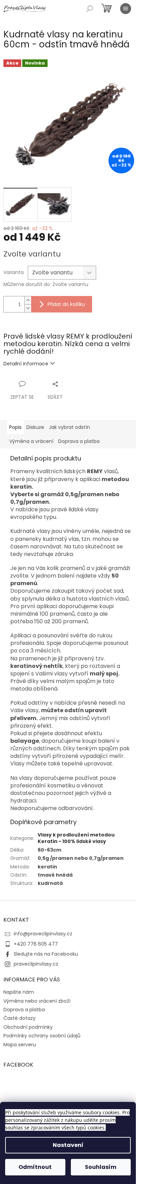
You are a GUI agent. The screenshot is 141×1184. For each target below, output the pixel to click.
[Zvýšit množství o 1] (27, 300)
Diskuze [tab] (35, 427)
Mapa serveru (19, 1044)
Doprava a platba (24, 1009)
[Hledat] (90, 8)
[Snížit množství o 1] (27, 308)
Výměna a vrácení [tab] (31, 441)
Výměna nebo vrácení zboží (36, 1001)
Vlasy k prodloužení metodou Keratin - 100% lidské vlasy (76, 838)
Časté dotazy (19, 1018)
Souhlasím (100, 1167)
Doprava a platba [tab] (79, 441)
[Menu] (125, 8)
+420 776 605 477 (36, 944)
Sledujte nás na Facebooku (46, 953)
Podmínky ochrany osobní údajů (41, 1035)
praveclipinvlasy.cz (36, 963)
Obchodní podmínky (28, 1027)
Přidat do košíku (66, 304)
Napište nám (18, 992)
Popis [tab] (15, 427)
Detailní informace (25, 363)
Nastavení (68, 1145)
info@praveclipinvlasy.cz (43, 933)
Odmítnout (35, 1167)
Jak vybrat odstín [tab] (69, 427)
